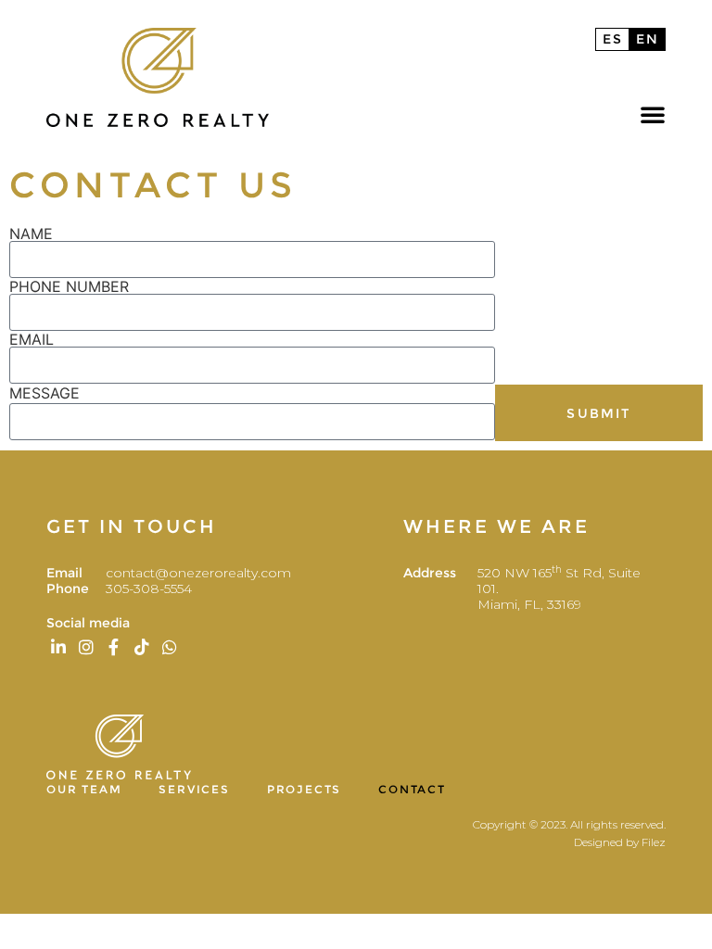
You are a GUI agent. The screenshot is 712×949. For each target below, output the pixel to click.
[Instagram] (85, 647)
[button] (653, 114)
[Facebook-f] (113, 647)
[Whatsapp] (170, 647)
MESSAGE (44, 393)
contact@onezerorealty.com (200, 572)
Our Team (83, 789)
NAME (31, 233)
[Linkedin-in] (58, 647)
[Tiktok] (142, 647)
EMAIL (31, 339)
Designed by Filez (620, 842)
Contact (412, 789)
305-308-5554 (149, 588)
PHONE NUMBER (69, 286)
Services (194, 789)
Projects (304, 789)
